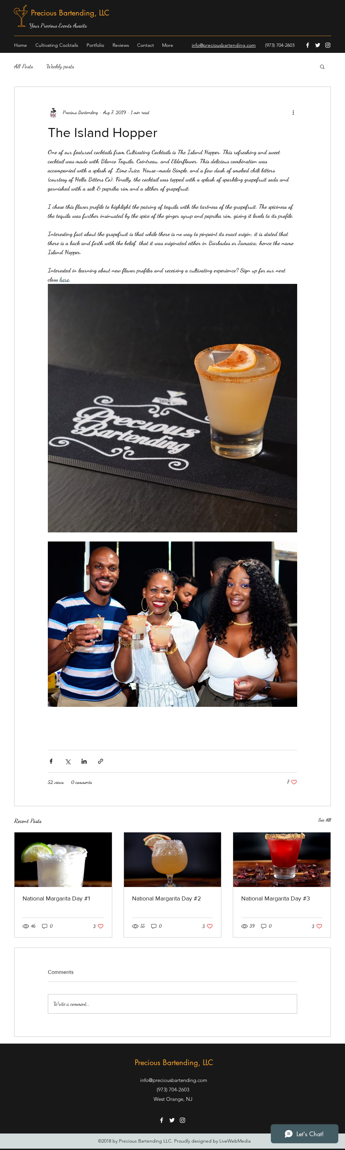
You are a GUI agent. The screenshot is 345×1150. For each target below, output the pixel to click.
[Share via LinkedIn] (84, 761)
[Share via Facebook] (51, 761)
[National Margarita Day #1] (63, 859)
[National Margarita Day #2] (172, 859)
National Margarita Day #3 (275, 898)
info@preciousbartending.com (173, 1080)
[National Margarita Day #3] (282, 859)
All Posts (23, 66)
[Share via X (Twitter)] (67, 761)
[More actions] (293, 112)
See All (324, 820)
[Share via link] (100, 761)
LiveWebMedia (235, 1141)
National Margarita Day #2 (166, 898)
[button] (322, 66)
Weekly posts (60, 66)
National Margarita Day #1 (56, 898)
